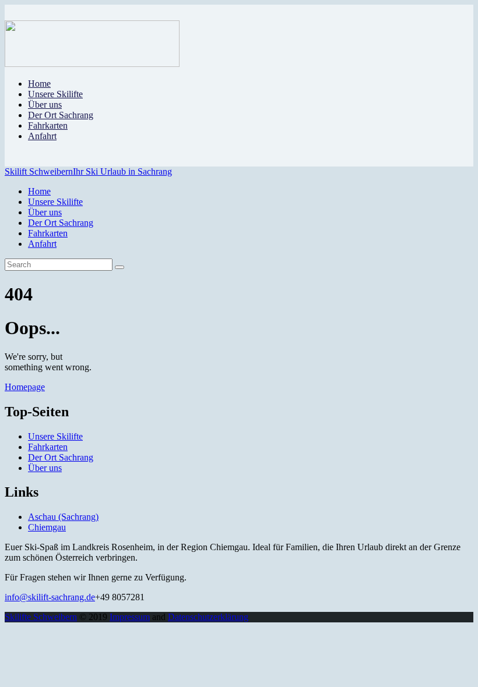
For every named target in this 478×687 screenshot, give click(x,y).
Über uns (45, 468)
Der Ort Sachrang (60, 457)
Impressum (130, 617)
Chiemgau (47, 527)
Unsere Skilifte (55, 436)
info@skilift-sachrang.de (50, 597)
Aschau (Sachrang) (63, 517)
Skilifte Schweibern (41, 617)
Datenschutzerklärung (208, 617)
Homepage (25, 387)
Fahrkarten (48, 447)
